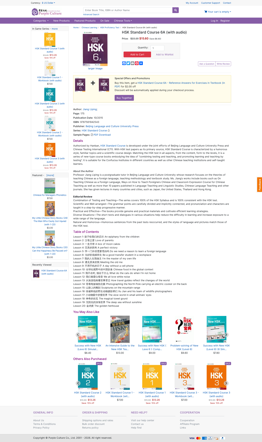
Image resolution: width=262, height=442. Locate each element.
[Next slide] (226, 334)
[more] (49, 175)
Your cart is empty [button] (218, 11)
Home (76, 27)
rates (110, 420)
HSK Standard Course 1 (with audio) (50, 50)
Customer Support (210, 3)
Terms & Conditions (44, 423)
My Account (192, 3)
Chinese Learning (89, 27)
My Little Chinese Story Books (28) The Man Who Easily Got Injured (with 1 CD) (50, 221)
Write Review (223, 63)
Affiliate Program (190, 423)
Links (183, 427)
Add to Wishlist (164, 54)
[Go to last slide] (78, 334)
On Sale (104, 20)
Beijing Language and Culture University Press (112, 126)
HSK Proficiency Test (109, 27)
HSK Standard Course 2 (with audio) (50, 105)
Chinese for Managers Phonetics (49, 195)
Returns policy (90, 427)
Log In (214, 20)
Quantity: (143, 47)
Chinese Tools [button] (122, 20)
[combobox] (128, 10)
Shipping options (92, 420)
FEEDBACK (259, 184)
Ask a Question (206, 63)
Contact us (137, 423)
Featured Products (85, 20)
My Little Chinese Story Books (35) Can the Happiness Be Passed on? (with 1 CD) (50, 250)
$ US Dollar (47, 3)
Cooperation (187, 420)
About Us (38, 420)
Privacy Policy (41, 427)
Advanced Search (91, 14)
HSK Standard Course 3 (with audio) (50, 160)
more (55, 28)
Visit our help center (142, 420)
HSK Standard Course (94, 130)
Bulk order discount (93, 423)
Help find (136, 427)
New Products (61, 20)
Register (225, 20)
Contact (227, 3)
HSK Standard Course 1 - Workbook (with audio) (50, 79)
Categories (40, 20)
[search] (175, 10)
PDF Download (102, 134)
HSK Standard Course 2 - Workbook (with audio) (50, 134)
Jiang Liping (90, 109)
